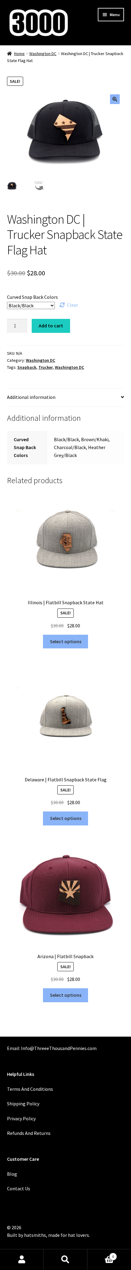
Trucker (45, 367)
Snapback (26, 367)
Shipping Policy (23, 1104)
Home (19, 53)
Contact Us (18, 1188)
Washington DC (42, 53)
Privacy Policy (21, 1118)
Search (65, 1259)
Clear (72, 305)
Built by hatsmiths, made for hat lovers (48, 1235)
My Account (22, 1259)
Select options (65, 641)
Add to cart (51, 326)
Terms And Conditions (30, 1089)
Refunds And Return (27, 1133)
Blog (12, 1174)
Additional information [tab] (31, 397)
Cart (100, 1254)
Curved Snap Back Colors (32, 297)
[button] (115, 99)
